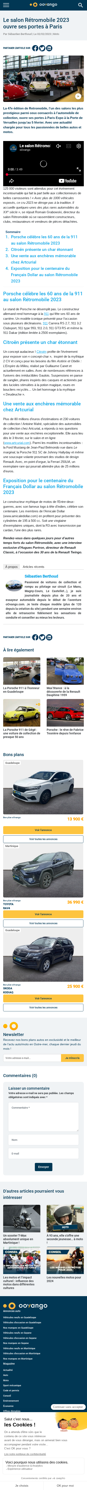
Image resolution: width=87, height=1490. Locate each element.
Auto (5, 1375)
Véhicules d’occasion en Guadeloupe (22, 1322)
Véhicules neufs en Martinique (19, 1348)
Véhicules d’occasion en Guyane (20, 1338)
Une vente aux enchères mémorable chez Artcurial (43, 259)
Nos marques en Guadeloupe (18, 1327)
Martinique (11, 846)
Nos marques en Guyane (16, 1343)
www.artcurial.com (17, 443)
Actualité (8, 1370)
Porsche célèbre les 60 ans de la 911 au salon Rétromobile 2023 (44, 240)
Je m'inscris (72, 1058)
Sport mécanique (12, 1385)
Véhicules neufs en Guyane (17, 1333)
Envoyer (43, 1167)
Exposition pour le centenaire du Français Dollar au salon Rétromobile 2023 (44, 275)
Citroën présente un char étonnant (42, 249)
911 (46, 314)
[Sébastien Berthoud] (14, 585)
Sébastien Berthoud (41, 576)
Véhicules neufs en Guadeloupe (19, 1317)
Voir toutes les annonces (43, 839)
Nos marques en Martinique (18, 1358)
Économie (8, 1406)
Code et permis (11, 1390)
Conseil (7, 1395)
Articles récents (33, 567)
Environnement (11, 1400)
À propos (11, 567)
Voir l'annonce (43, 830)
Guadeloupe (12, 762)
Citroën (41, 351)
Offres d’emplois (11, 1411)
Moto (56, 34)
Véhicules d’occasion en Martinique (21, 1353)
